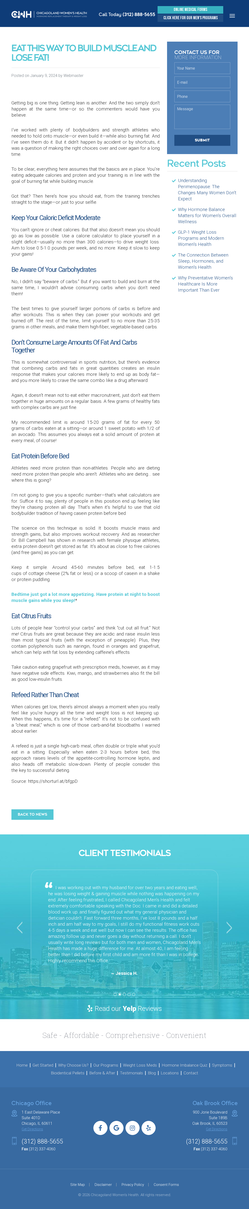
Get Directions (32, 1129)
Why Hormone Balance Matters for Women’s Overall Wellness (207, 215)
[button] (18, 928)
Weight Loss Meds (140, 1065)
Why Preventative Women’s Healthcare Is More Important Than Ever (205, 284)
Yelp (129, 1009)
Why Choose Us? (73, 1065)
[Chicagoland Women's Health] (47, 14)
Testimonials (131, 1073)
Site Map (77, 1184)
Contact (191, 1073)
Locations (170, 1073)
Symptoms (222, 1065)
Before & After (102, 1073)
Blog (152, 1073)
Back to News (32, 814)
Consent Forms (166, 1184)
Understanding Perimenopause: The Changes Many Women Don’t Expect (207, 190)
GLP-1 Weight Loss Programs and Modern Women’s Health (201, 238)
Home (22, 1065)
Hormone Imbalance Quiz (184, 1065)
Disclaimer (103, 1184)
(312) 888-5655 (139, 14)
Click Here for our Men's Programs (190, 18)
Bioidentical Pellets (67, 1073)
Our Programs (105, 1065)
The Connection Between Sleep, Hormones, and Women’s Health (203, 261)
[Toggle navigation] (232, 16)
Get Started (43, 1065)
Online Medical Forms (190, 10)
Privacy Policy (133, 1184)
